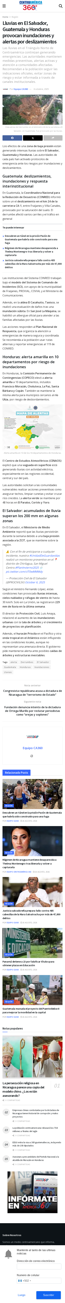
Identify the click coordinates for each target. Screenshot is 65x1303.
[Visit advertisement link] (32, 1192)
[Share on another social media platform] (53, 138)
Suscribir (48, 1295)
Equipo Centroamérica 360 (19, 872)
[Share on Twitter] (33, 138)
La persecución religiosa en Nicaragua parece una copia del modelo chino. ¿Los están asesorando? (23, 1089)
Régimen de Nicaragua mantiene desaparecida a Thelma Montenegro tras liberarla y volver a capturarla (31, 251)
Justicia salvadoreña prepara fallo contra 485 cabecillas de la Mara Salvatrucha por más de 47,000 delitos (33, 264)
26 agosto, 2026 (29, 821)
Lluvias (8, 672)
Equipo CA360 (21, 89)
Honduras (25, 667)
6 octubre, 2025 (41, 89)
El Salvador (43, 662)
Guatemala (10, 667)
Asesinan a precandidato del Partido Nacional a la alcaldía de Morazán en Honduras (35, 1158)
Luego (22, 1295)
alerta (13, 662)
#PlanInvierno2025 (27, 567)
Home (5, 17)
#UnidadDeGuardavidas (44, 555)
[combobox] (24, 1280)
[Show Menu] (4, 6)
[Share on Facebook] (12, 138)
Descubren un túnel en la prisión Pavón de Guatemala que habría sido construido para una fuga (31, 239)
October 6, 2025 (35, 582)
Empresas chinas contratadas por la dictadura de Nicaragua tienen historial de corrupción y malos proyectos (35, 1113)
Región (15, 17)
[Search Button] (60, 6)
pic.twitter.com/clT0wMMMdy (24, 571)
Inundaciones (41, 667)
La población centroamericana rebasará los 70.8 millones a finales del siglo (35, 1129)
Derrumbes (27, 662)
